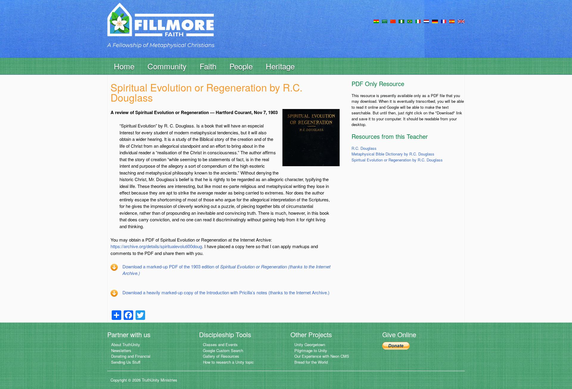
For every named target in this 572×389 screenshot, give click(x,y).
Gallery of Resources (221, 356)
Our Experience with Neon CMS (321, 356)
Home (124, 65)
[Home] (160, 24)
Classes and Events (220, 344)
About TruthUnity (125, 344)
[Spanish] (452, 21)
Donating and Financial (130, 356)
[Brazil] (409, 21)
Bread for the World (311, 362)
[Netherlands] (426, 21)
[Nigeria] (401, 21)
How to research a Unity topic (228, 362)
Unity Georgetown (309, 344)
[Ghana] (376, 21)
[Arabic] (384, 21)
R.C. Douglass (364, 148)
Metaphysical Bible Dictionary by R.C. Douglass (393, 154)
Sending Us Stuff (125, 362)
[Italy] (418, 21)
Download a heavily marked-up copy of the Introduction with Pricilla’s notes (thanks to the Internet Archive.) (225, 292)
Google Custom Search (223, 350)
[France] (443, 21)
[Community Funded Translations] (461, 21)
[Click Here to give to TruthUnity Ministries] (396, 345)
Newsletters (121, 350)
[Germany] (435, 21)
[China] (393, 21)
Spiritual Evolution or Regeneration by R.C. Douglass (397, 160)
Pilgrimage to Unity (310, 350)
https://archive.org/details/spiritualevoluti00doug (156, 246)
